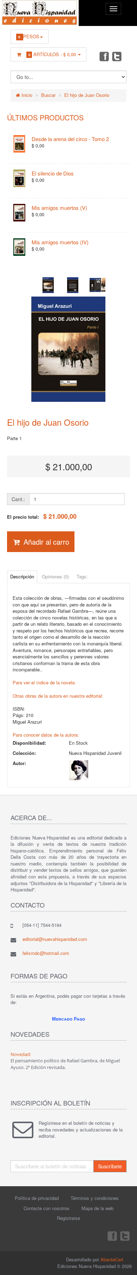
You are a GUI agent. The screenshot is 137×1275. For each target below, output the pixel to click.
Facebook (103, 56)
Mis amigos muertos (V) (59, 207)
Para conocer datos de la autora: (46, 734)
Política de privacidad (37, 1198)
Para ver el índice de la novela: (44, 682)
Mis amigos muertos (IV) (60, 242)
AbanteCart (111, 1259)
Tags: (82, 576)
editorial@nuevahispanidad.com (54, 939)
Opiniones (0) (55, 576)
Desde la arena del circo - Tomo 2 (70, 138)
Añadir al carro (45, 542)
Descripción (22, 576)
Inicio (26, 95)
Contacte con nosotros (47, 1208)
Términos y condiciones (95, 1198)
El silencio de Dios (53, 173)
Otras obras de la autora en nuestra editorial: (58, 695)
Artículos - (52, 54)
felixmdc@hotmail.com (45, 953)
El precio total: (42, 516)
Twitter (117, 56)
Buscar (48, 95)
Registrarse (68, 1218)
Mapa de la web (97, 1208)
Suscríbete (110, 1166)
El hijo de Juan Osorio (86, 95)
